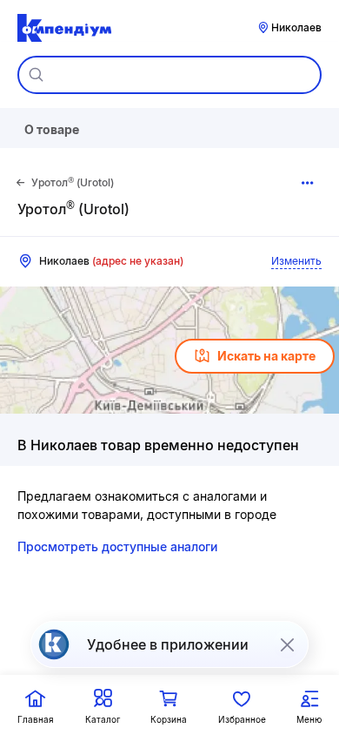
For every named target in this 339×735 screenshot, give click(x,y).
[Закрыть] (287, 644)
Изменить (296, 260)
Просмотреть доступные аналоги (117, 546)
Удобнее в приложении (168, 644)
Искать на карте (266, 355)
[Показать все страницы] (308, 183)
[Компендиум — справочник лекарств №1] (64, 28)
